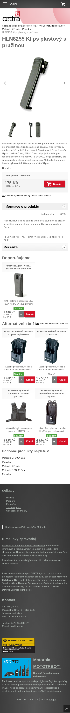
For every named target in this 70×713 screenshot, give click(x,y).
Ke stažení (11, 504)
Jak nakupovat (13, 507)
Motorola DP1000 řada (14, 470)
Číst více (6, 168)
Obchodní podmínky (16, 510)
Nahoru (67, 707)
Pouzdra (6, 462)
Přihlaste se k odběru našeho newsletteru (23, 545)
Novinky (10, 497)
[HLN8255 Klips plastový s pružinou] (35, 83)
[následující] (64, 83)
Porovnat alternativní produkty (54, 323)
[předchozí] (5, 83)
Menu (13, 4)
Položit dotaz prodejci (41, 196)
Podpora (10, 501)
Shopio (52, 699)
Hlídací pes (22, 196)
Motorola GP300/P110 (13, 458)
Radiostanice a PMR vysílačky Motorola (25, 527)
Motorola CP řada (11, 466)
